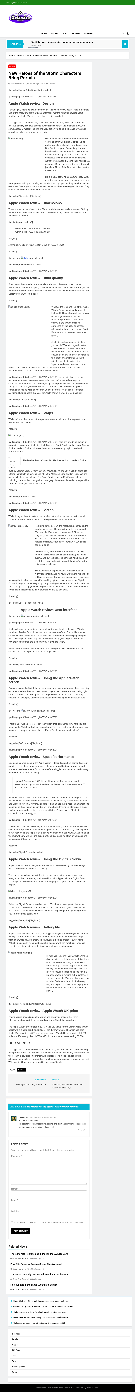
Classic (21, 1069)
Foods (15, 1339)
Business (89, 34)
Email (14, 1200)
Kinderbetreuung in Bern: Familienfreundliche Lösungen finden (40, 1312)
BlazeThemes (92, 1388)
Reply (82, 1130)
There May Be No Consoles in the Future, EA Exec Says (39, 1254)
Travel (15, 1361)
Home (44, 34)
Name (14, 1189)
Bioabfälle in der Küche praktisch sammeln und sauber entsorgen (62, 42)
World (54, 34)
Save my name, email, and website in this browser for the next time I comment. (48, 1222)
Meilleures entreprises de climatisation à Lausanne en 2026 (39, 1323)
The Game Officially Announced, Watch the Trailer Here (39, 1274)
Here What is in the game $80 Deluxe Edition (33, 1284)
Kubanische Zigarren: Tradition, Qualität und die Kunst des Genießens (43, 1306)
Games (12, 66)
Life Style (75, 34)
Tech (64, 34)
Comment (16, 1156)
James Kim (24, 1117)
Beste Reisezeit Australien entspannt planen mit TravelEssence (40, 1317)
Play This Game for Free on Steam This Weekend (36, 1264)
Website (15, 1211)
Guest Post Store (17, 83)
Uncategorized (18, 1367)
